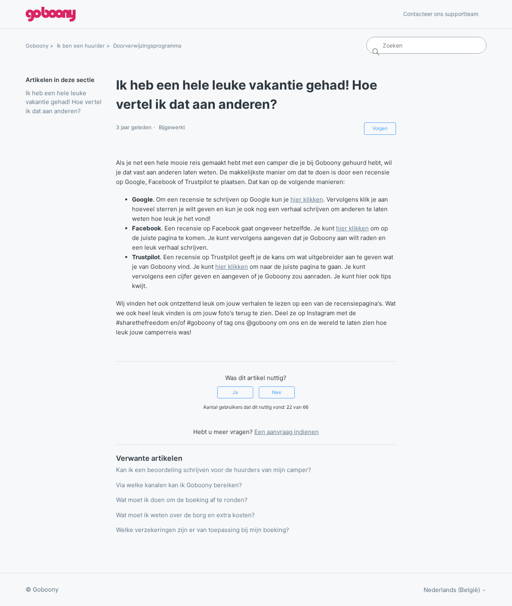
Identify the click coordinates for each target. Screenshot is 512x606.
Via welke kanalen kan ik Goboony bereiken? (179, 485)
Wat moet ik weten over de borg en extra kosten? (185, 515)
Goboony (37, 45)
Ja (235, 392)
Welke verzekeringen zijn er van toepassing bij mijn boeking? (202, 530)
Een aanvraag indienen (286, 432)
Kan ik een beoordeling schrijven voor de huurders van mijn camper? (213, 470)
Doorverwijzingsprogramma (147, 45)
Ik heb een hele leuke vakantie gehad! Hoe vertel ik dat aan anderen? (64, 102)
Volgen (380, 128)
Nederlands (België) (453, 589)
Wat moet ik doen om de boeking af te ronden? (182, 500)
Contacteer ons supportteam (440, 13)
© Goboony (42, 589)
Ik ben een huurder (81, 45)
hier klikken (306, 199)
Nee (276, 392)
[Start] (51, 14)
